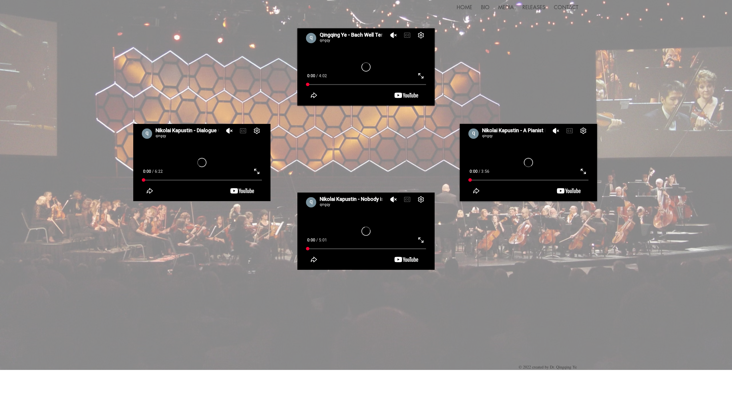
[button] (506, 7)
